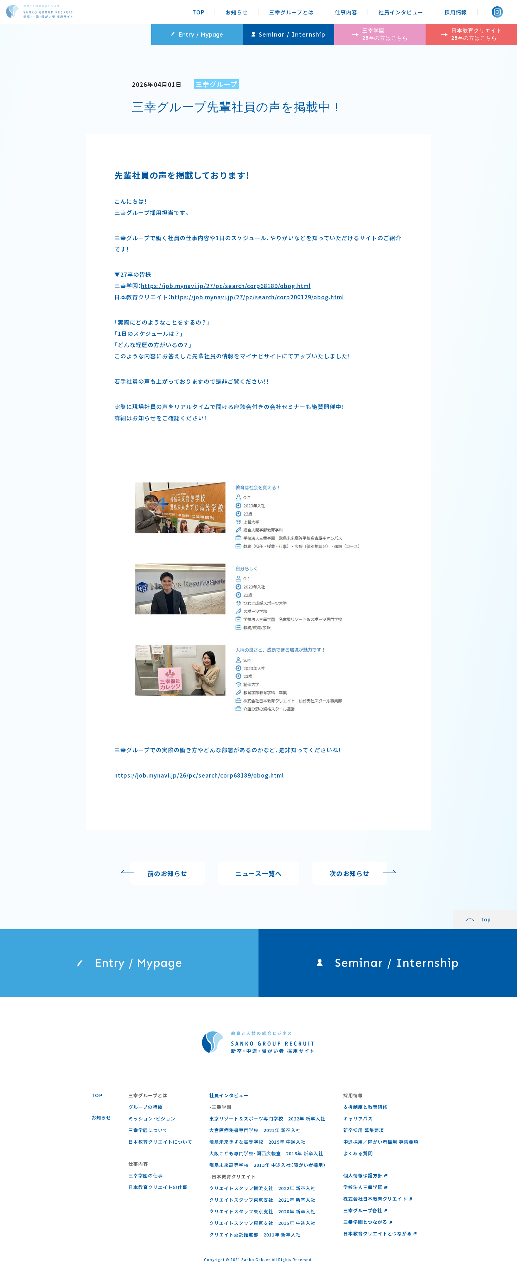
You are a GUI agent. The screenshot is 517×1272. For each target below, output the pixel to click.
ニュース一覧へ (258, 873)
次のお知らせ (350, 873)
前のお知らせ (167, 873)
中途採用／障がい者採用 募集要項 (381, 1141)
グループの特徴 (145, 1107)
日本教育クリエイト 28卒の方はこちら (476, 34)
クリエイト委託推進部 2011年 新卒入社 (255, 1234)
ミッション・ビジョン (151, 1118)
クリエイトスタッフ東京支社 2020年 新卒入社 (262, 1211)
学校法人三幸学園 (363, 1187)
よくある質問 (358, 1153)
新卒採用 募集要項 (363, 1130)
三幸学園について (148, 1130)
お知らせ (236, 12)
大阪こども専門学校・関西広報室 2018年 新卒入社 (266, 1153)
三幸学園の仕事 (145, 1175)
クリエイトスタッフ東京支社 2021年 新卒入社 (262, 1199)
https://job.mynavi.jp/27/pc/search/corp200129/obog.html (257, 297)
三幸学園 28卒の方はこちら (385, 34)
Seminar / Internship (292, 34)
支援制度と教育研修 (365, 1107)
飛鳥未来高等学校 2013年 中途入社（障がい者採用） (267, 1165)
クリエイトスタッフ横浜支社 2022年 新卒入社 (262, 1188)
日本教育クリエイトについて (160, 1141)
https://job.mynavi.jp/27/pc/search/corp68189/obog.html (226, 285)
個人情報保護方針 (363, 1175)
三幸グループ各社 (362, 1210)
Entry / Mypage (200, 34)
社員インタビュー (400, 12)
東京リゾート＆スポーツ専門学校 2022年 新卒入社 (267, 1118)
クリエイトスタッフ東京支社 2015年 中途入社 (262, 1223)
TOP (198, 12)
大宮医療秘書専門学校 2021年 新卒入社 (255, 1130)
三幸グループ (216, 84)
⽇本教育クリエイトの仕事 (157, 1187)
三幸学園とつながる (365, 1222)
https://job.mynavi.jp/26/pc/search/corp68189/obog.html (199, 775)
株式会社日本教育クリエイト (375, 1198)
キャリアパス (358, 1118)
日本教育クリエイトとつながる (377, 1233)
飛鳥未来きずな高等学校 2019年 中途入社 (257, 1141)
